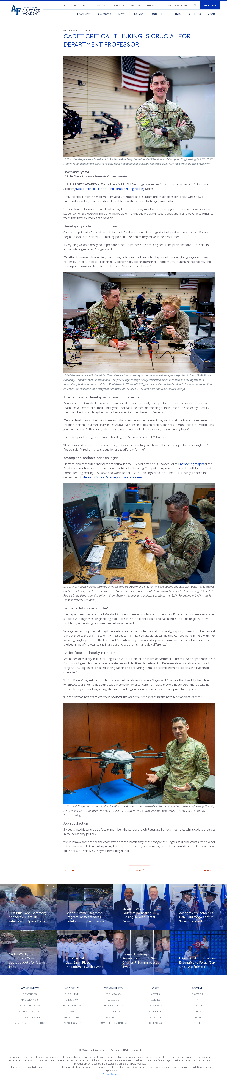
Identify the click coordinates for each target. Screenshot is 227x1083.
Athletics (195, 13)
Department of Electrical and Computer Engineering (110, 189)
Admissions (104, 13)
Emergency (72, 999)
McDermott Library (30, 1005)
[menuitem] (69, 5)
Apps (71, 1011)
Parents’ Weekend (177, 5)
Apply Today (210, 5)
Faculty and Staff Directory (29, 1023)
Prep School (153, 5)
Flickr (197, 1023)
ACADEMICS (30, 988)
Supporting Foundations (113, 1023)
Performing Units (113, 1005)
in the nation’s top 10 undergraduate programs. (111, 477)
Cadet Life (158, 13)
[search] (195, 5)
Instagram (197, 1005)
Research (139, 13)
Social (197, 988)
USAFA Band (113, 999)
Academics (83, 13)
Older (73, 870)
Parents (100, 5)
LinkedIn (197, 1017)
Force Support (113, 1011)
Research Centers (30, 1017)
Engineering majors (191, 464)
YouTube (197, 1011)
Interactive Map (71, 1017)
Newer (205, 870)
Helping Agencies (71, 1005)
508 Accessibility (71, 1023)
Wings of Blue (113, 1017)
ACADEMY (71, 988)
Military (176, 13)
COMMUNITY (113, 988)
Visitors (135, 5)
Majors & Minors (29, 999)
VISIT (155, 988)
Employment (71, 994)
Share (138, 870)
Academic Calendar (30, 1011)
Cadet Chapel (155, 1005)
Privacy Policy (110, 1074)
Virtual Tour (69, 5)
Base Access (155, 1017)
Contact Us (155, 1023)
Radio (86, 5)
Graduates (118, 5)
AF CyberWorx (113, 994)
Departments (30, 994)
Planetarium (155, 1011)
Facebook (197, 994)
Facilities (155, 999)
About (212, 13)
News (121, 13)
